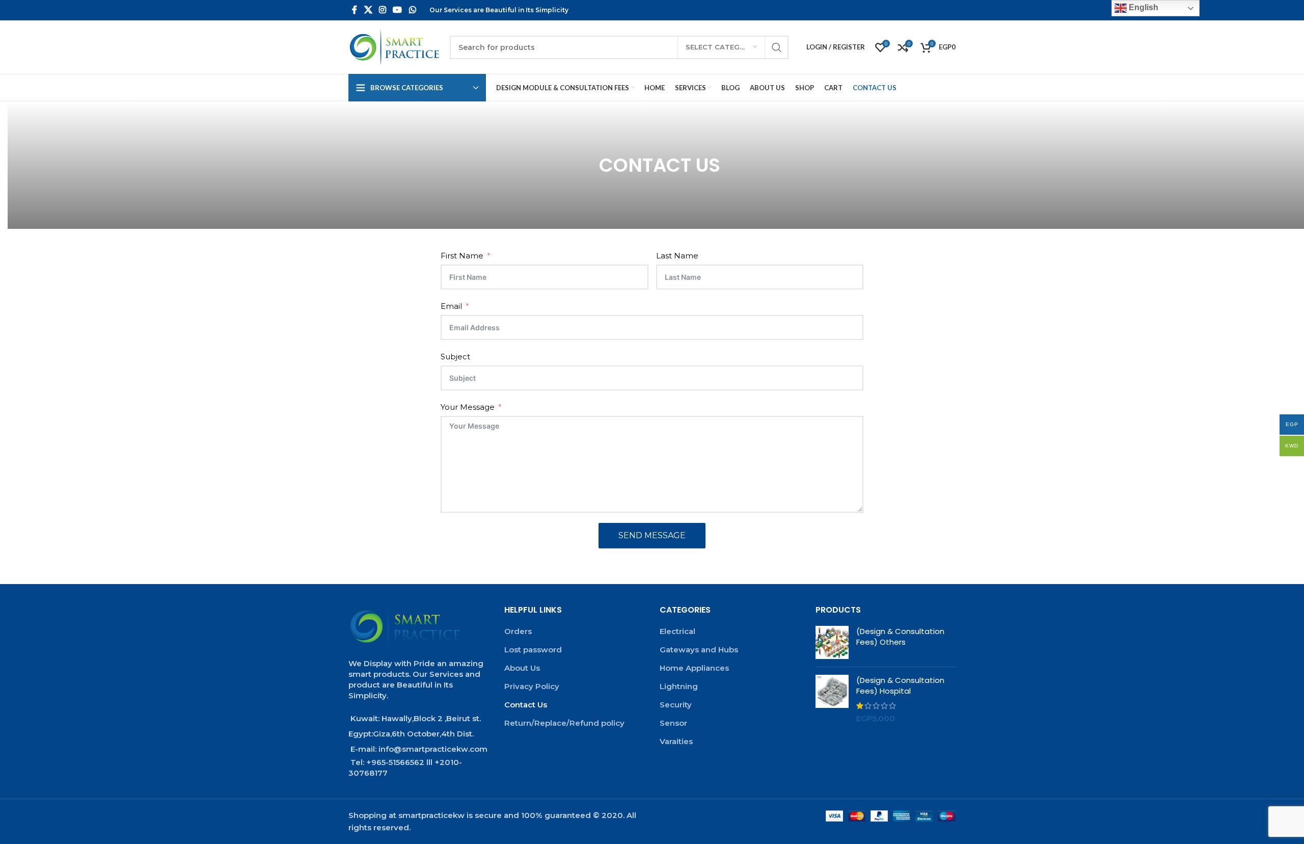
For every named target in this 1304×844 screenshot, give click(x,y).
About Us (522, 668)
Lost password (533, 649)
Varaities (676, 741)
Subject (455, 356)
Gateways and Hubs (699, 649)
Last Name (677, 255)
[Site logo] (394, 46)
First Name (462, 255)
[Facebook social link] (354, 10)
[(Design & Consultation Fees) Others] (832, 642)
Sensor (673, 723)
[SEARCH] (777, 47)
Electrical (677, 631)
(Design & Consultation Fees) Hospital (900, 685)
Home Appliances (694, 668)
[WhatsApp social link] (412, 10)
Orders (518, 631)
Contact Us (525, 704)
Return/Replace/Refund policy (564, 723)
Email (451, 306)
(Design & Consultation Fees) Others (900, 636)
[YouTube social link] (397, 10)
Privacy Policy (531, 686)
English (1142, 7)
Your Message (468, 407)
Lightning (679, 686)
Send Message (652, 535)
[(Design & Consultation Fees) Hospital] (832, 699)
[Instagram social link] (382, 10)
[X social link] (368, 10)
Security (676, 704)
